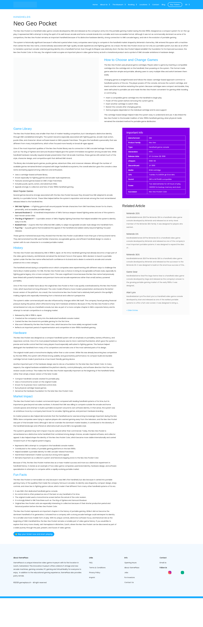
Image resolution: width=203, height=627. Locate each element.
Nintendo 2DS (133, 213)
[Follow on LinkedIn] (165, 572)
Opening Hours (130, 562)
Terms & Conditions (97, 567)
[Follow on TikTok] (174, 572)
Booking (131, 4)
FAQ (90, 562)
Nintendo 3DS (133, 254)
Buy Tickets (175, 4)
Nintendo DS (132, 234)
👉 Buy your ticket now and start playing (33, 534)
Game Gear (131, 272)
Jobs (126, 572)
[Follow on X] (178, 572)
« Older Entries (132, 310)
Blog (163, 4)
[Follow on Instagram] (169, 572)
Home (95, 4)
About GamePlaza (131, 567)
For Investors (129, 577)
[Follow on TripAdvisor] (182, 572)
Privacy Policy (94, 572)
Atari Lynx (131, 292)
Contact (155, 4)
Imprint (92, 577)
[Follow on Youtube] (161, 572)
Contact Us (129, 582)
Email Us (163, 562)
